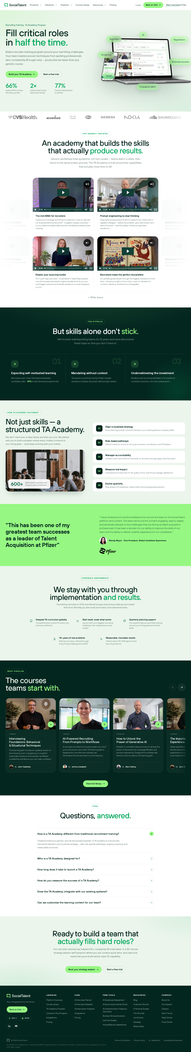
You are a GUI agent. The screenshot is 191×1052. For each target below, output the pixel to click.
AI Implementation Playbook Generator (115, 1010)
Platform (65, 5)
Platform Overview (54, 1000)
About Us (166, 1000)
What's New (138, 1026)
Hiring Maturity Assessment (115, 1024)
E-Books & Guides (141, 1009)
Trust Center (167, 1022)
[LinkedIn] (9, 1026)
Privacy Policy (139, 1040)
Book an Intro (153, 5)
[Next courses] (181, 687)
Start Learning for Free (176, 5)
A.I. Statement (154, 1040)
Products (34, 5)
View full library (95, 783)
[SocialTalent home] (15, 5)
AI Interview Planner (83, 1000)
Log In (138, 5)
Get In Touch (167, 1013)
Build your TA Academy (22, 74)
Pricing (113, 5)
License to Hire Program (56, 1013)
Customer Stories (141, 1004)
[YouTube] (16, 1026)
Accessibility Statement (173, 1040)
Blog (135, 1000)
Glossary (137, 1022)
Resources (98, 5)
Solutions (49, 5)
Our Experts (167, 1004)
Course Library (82, 5)
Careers (165, 1009)
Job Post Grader (110, 1020)
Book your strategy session (83, 969)
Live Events (138, 1017)
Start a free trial (51, 74)
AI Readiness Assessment (113, 1000)
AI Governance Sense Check (115, 1004)
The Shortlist (138, 1013)
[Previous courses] (172, 687)
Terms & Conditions (122, 1040)
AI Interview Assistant (84, 1004)
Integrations (51, 1017)
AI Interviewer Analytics (85, 1009)
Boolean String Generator (114, 1016)
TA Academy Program (55, 1009)
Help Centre (167, 1017)
